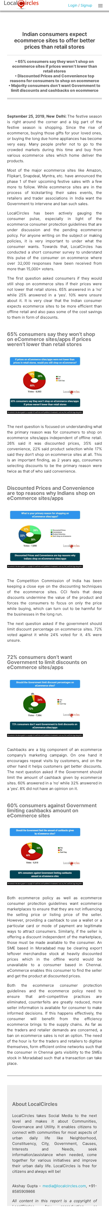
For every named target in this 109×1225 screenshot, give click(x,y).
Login (72, 5)
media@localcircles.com (64, 1185)
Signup (86, 5)
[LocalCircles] (21, 5)
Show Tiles (101, 5)
